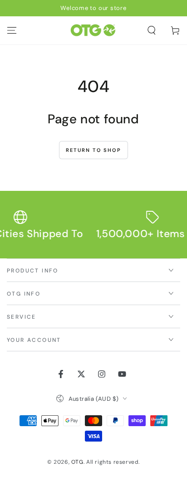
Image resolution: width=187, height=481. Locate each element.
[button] (151, 30)
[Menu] (12, 30)
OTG (77, 462)
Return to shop (93, 150)
